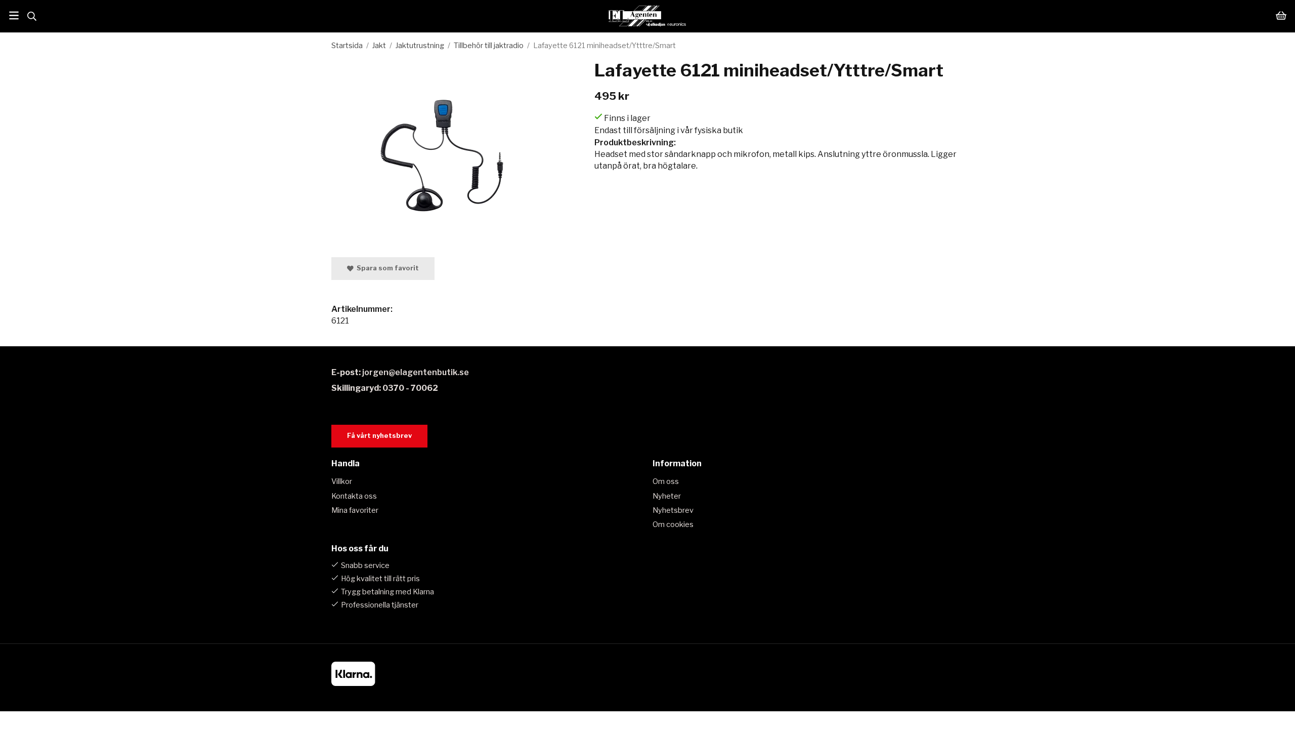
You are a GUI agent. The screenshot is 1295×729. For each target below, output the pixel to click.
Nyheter (667, 496)
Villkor (341, 481)
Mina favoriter (354, 510)
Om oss (666, 481)
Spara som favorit (386, 268)
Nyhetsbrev (673, 510)
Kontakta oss (354, 496)
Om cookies (673, 524)
